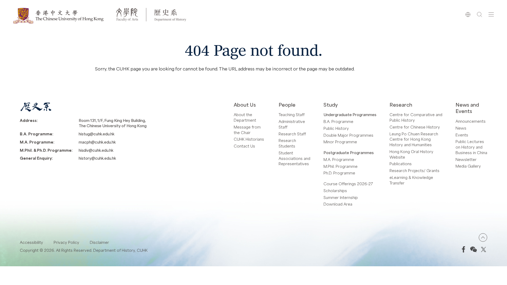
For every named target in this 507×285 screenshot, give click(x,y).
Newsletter (466, 159)
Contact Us (244, 146)
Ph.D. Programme (339, 172)
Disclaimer (99, 242)
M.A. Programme (338, 159)
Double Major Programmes (348, 135)
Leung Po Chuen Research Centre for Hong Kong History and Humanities (413, 139)
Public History (336, 128)
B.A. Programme (338, 121)
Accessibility (31, 242)
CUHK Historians (249, 139)
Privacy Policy (66, 242)
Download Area (337, 204)
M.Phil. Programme (340, 166)
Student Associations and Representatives (294, 158)
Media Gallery (468, 166)
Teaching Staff (291, 114)
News (461, 128)
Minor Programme (340, 141)
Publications (400, 163)
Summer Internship (340, 197)
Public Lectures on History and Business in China (471, 147)
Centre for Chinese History (414, 127)
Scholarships (335, 190)
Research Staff (292, 133)
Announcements (471, 121)
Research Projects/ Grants (414, 170)
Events (462, 134)
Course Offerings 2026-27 (348, 183)
